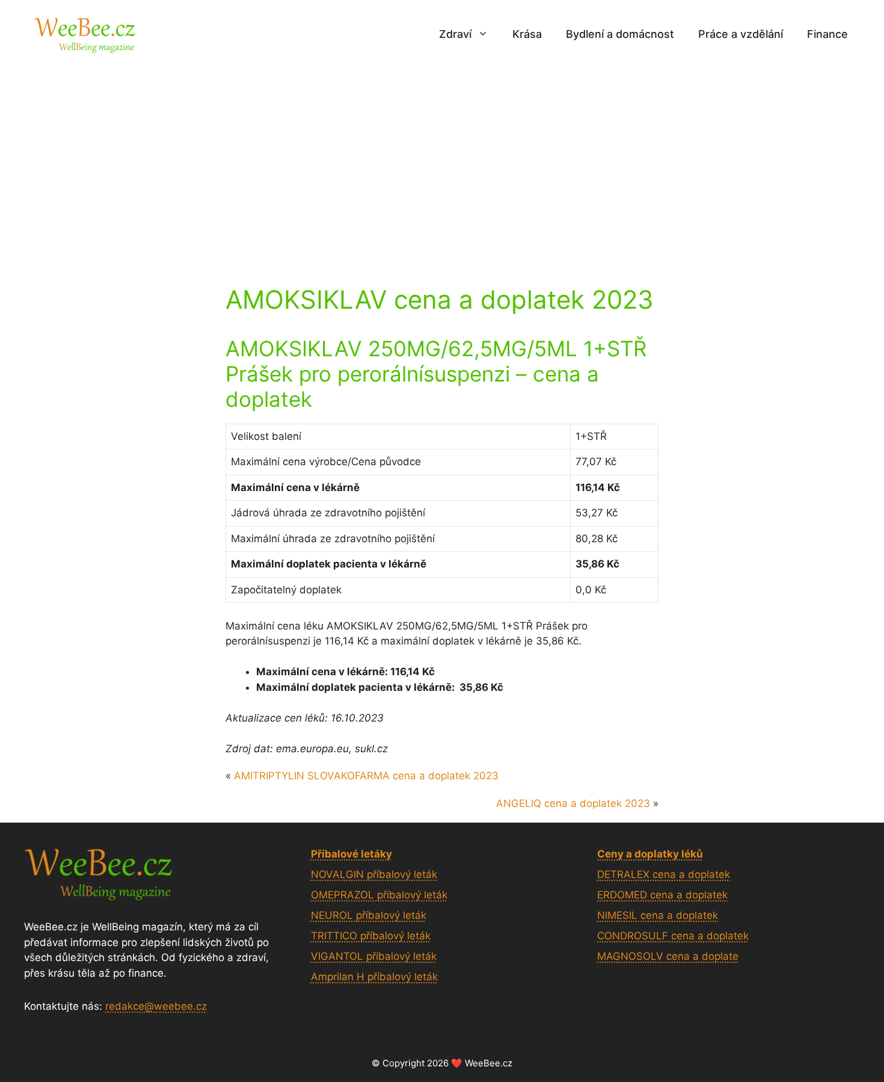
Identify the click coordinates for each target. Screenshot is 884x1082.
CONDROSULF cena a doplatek (673, 936)
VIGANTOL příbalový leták (374, 956)
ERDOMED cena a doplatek (662, 895)
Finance (827, 34)
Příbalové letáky (351, 854)
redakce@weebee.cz (156, 1006)
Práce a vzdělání (740, 34)
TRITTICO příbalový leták (371, 936)
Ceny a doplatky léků (650, 854)
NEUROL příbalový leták (368, 915)
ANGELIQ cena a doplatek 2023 (573, 803)
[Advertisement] (442, 158)
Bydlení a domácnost (620, 34)
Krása (527, 34)
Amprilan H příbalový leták (374, 977)
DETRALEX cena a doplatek (663, 874)
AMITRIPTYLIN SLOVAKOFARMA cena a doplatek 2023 (366, 776)
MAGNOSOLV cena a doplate (667, 956)
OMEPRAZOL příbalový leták (379, 895)
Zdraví (455, 34)
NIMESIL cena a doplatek (657, 915)
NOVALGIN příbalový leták (374, 874)
